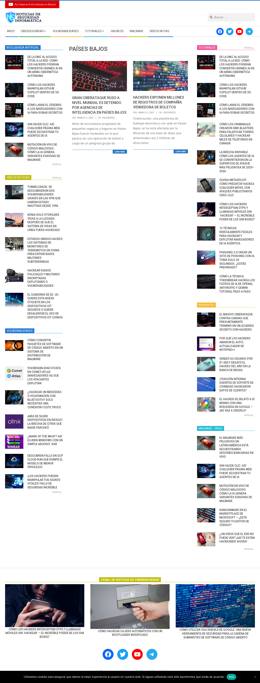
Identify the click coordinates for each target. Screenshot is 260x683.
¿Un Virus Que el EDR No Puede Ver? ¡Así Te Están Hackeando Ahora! (237, 537)
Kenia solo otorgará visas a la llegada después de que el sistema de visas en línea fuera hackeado (43, 222)
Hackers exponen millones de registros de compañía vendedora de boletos (158, 102)
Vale (231, 676)
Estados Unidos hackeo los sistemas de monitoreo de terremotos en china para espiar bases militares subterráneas (45, 250)
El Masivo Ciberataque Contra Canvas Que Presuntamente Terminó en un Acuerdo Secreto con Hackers (236, 322)
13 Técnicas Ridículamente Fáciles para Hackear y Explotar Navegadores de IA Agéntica (236, 236)
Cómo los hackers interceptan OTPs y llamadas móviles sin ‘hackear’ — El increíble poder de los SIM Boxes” (237, 212)
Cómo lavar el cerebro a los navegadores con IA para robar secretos (45, 108)
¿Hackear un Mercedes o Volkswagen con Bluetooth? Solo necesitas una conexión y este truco (44, 399)
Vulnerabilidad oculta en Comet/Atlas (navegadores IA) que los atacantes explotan (44, 375)
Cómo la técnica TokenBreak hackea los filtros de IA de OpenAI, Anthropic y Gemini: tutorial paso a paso (237, 284)
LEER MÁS (120, 151)
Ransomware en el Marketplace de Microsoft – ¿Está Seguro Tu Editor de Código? (234, 517)
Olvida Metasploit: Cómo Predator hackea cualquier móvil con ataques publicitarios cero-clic (236, 187)
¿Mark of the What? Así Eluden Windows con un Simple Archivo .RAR (45, 440)
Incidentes (108, 117)
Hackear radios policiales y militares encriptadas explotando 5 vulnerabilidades (43, 278)
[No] (255, 677)
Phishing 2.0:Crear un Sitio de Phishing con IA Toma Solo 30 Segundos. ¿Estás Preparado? (236, 260)
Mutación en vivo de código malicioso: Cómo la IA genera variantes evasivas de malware (43, 152)
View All (57, 164)
